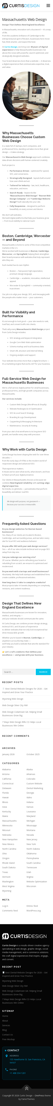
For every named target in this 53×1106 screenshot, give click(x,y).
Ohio (4, 853)
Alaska (29, 769)
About (5, 1020)
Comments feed (10, 910)
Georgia (30, 792)
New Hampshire (10, 839)
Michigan (30, 820)
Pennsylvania (32, 858)
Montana (30, 830)
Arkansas (30, 774)
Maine (5, 816)
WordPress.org (33, 910)
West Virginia (8, 886)
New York (31, 844)
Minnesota (7, 825)
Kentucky (6, 811)
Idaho (29, 797)
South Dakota (8, 867)
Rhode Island (8, 862)
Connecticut (8, 783)
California (6, 778)
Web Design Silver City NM (15, 705)
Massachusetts (9, 820)
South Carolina (33, 862)
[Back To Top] (26, 1089)
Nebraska (6, 834)
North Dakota (33, 848)
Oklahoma (31, 853)
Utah (28, 872)
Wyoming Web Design (12, 698)
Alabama (6, 769)
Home (5, 1016)
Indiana (29, 802)
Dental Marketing (34, 788)
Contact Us (7, 1034)
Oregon (5, 858)
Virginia (29, 876)
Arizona (5, 774)
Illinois (5, 802)
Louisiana (31, 811)
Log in (5, 905)
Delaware (6, 788)
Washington (8, 881)
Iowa (4, 806)
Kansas (29, 806)
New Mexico (8, 844)
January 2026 (8, 754)
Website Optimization (36, 881)
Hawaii (5, 797)
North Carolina (9, 848)
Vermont (6, 876)
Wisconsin (31, 886)
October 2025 (33, 754)
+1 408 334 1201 (18, 1073)
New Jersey (31, 839)
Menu (48, 5)
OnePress (39, 1095)
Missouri (6, 830)
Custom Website (34, 783)
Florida (5, 792)
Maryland (30, 816)
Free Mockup (8, 1039)
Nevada (30, 834)
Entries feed (32, 905)
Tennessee (31, 867)
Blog (4, 1030)
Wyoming (6, 890)
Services (6, 1025)
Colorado (30, 778)
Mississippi (31, 825)
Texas (5, 872)
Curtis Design (10, 47)
